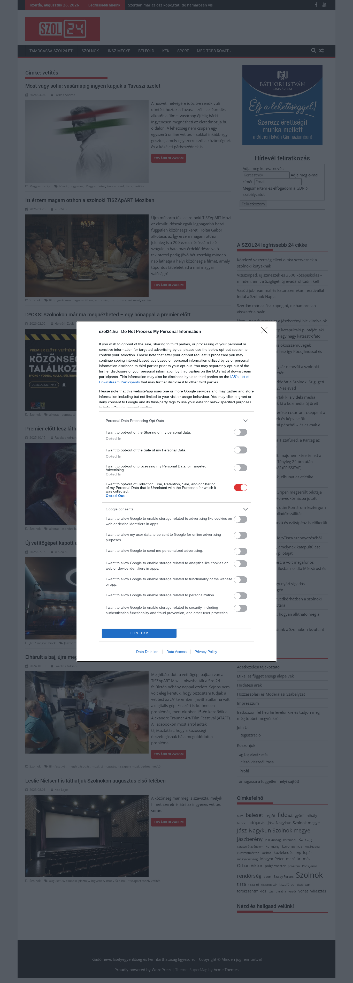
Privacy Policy (206, 652)
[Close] (266, 332)
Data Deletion (147, 652)
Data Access (176, 652)
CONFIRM (139, 633)
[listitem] (176, 420)
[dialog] (176, 491)
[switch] (240, 432)
